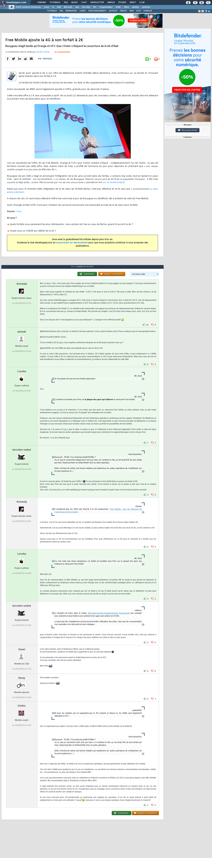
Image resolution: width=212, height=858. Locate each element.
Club (141, 2)
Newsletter (97, 2)
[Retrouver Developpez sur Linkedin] (209, 11)
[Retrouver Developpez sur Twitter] (202, 11)
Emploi (111, 2)
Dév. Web (86, 7)
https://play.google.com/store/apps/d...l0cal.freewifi (109, 613)
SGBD (118, 7)
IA (53, 7)
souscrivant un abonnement (72, 242)
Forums (41, 2)
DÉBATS (123, 11)
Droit (132, 2)
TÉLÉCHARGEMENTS (97, 11)
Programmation (106, 7)
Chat (84, 2)
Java (77, 7)
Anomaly (21, 283)
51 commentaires (62, 52)
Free (18, 211)
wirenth (21, 331)
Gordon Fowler (43, 52)
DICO (138, 11)
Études (122, 2)
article (65, 429)
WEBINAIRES (71, 11)
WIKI (131, 11)
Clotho (22, 705)
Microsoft (68, 7)
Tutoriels (54, 2)
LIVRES (82, 11)
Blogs (74, 2)
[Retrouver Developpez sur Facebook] (206, 11)
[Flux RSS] (199, 11)
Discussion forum (188, 130)
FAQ (65, 2)
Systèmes (146, 7)
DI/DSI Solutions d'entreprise (28, 7)
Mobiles (135, 7)
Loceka (21, 371)
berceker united (21, 449)
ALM (59, 7)
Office (126, 7)
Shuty (21, 678)
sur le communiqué (113, 182)
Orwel (21, 649)
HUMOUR (147, 11)
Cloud (46, 7)
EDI (94, 7)
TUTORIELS (52, 11)
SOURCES (113, 11)
